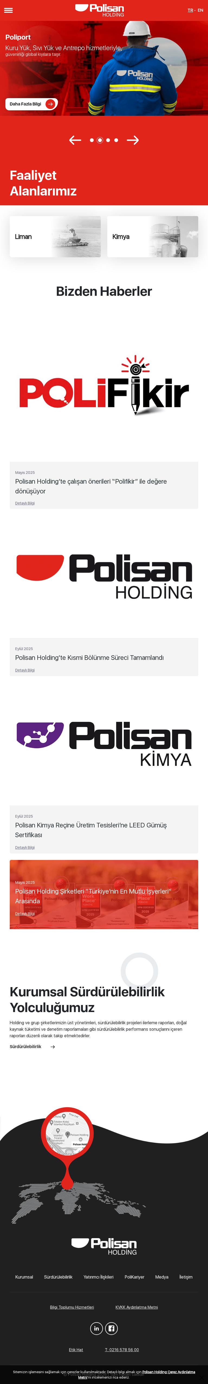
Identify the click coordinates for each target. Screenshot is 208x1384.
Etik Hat (76, 1349)
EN (200, 10)
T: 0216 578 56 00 (122, 1349)
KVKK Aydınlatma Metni (137, 1307)
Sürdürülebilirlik (26, 1046)
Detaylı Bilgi (25, 503)
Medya (161, 1277)
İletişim (186, 1277)
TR (190, 10)
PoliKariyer (134, 1277)
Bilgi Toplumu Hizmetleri (72, 1307)
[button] (8, 10)
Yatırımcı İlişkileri (98, 1277)
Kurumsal (24, 1277)
